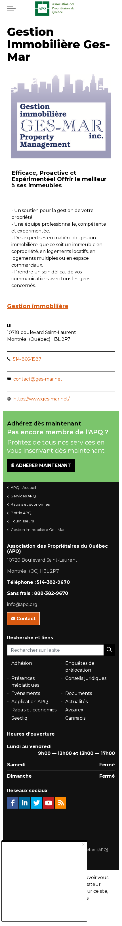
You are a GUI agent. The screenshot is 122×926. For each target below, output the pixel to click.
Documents (78, 693)
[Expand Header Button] (11, 8)
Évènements (25, 693)
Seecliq (19, 718)
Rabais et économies (33, 710)
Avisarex (74, 710)
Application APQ (29, 701)
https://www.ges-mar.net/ (41, 399)
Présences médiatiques (25, 682)
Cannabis (75, 718)
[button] (109, 650)
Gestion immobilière (37, 306)
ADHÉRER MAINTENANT (43, 465)
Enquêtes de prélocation (79, 667)
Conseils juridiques (85, 678)
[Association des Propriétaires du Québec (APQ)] (61, 8)
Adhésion (21, 663)
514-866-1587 (27, 359)
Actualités (76, 701)
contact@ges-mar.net (37, 379)
